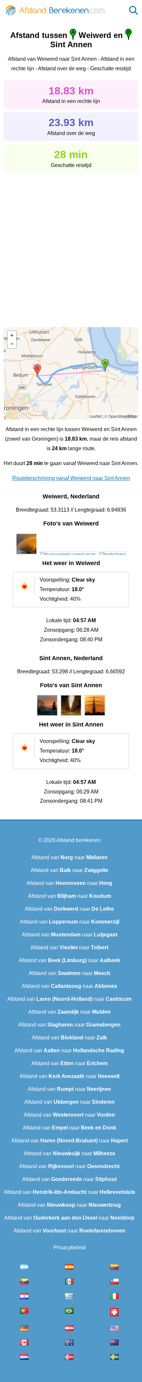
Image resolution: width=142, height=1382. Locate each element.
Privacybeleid (69, 1247)
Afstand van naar (69, 857)
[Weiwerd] (26, 554)
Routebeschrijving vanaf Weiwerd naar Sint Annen (71, 478)
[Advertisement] (71, 245)
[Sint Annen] (47, 716)
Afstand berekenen (78, 840)
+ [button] (12, 335)
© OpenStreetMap (120, 416)
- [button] (12, 344)
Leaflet (95, 416)
